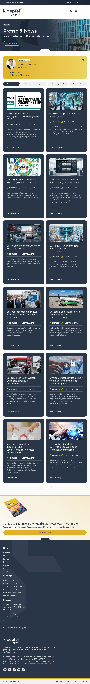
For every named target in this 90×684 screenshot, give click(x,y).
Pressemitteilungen (33, 84)
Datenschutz (60, 681)
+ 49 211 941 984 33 (12, 623)
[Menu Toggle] (85, 11)
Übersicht (11, 84)
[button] (45, 488)
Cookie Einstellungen (80, 681)
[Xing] (14, 669)
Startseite (6, 2)
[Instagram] (23, 669)
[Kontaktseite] (71, 11)
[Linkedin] (83, 60)
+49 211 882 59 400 (12, 616)
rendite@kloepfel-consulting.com (15, 628)
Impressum (68, 681)
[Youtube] (9, 669)
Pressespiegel (57, 84)
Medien (14, 2)
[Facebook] (5, 669)
